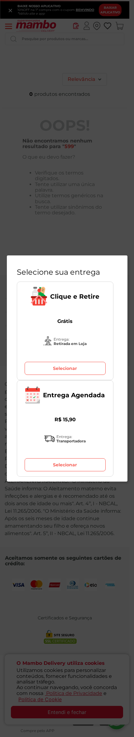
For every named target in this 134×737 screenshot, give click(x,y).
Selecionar (65, 368)
